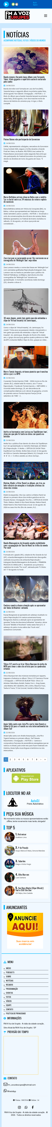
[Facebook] (32, 1107)
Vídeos (9, 1000)
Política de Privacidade (16, 1013)
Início (8, 968)
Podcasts (10, 972)
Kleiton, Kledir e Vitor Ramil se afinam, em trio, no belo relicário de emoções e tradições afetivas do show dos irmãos (24, 485)
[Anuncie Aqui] (25, 926)
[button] (45, 15)
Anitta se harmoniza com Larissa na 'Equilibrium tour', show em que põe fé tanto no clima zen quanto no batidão (26, 434)
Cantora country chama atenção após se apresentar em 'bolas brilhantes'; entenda (25, 606)
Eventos (9, 992)
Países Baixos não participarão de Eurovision (22, 139)
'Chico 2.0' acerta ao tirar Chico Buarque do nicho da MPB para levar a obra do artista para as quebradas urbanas (25, 666)
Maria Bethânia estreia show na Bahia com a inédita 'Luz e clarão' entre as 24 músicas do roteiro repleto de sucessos (25, 199)
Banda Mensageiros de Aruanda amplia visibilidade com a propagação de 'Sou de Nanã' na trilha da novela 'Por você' (26, 545)
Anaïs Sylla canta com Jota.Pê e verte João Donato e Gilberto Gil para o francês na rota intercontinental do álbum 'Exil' (26, 726)
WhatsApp (11, 1091)
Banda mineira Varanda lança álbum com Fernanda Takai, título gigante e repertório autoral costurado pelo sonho (25, 79)
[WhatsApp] (26, 1107)
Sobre (8, 976)
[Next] (41, 759)
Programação (12, 988)
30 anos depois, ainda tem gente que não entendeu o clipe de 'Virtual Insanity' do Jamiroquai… (25, 319)
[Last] (45, 759)
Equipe (8, 1005)
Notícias (9, 980)
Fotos (8, 996)
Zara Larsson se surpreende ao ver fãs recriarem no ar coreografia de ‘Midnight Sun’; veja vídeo (26, 259)
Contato (9, 1009)
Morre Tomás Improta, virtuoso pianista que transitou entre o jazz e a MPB (26, 373)
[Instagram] (19, 1107)
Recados (9, 984)
